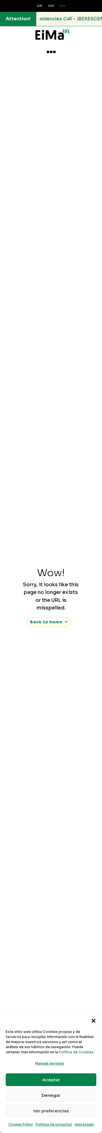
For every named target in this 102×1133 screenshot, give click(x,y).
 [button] (51, 52)
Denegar (51, 1095)
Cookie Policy (20, 1124)
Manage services (49, 1063)
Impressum (84, 1124)
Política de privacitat (54, 1124)
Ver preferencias (51, 1110)
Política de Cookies (76, 1052)
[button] (93, 1021)
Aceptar (51, 1079)
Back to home (46, 621)
